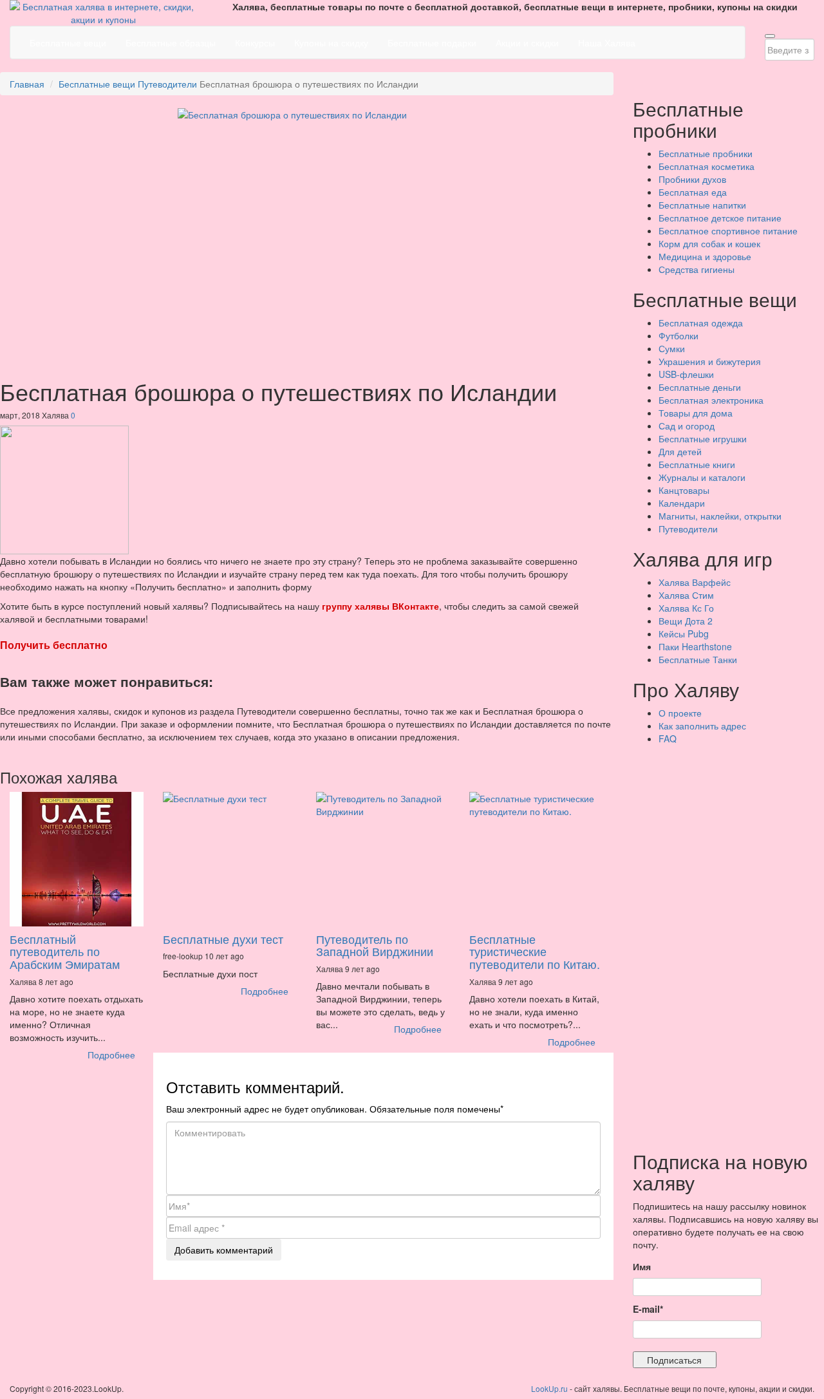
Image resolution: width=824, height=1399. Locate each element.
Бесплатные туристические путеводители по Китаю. (534, 951)
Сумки (672, 348)
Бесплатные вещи (68, 42)
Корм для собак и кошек (709, 243)
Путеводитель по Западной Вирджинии (374, 945)
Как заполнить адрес (702, 725)
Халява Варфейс (695, 582)
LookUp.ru (549, 1388)
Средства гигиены (697, 269)
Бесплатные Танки (698, 659)
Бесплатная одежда (701, 322)
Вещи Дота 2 (686, 620)
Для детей (680, 451)
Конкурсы (255, 42)
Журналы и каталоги (702, 477)
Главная (27, 83)
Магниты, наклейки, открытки (720, 515)
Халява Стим (686, 594)
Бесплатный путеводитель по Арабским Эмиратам (65, 951)
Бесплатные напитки (702, 204)
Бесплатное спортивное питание (728, 230)
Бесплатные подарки (432, 42)
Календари (682, 502)
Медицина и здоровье (705, 256)
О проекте (680, 712)
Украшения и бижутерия (710, 361)
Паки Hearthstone (695, 646)
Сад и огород (687, 425)
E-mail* (648, 1308)
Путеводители (167, 83)
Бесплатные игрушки (703, 438)
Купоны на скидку (331, 42)
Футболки (678, 335)
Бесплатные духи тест (223, 938)
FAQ (668, 738)
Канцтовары (684, 490)
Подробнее (111, 1054)
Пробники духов (692, 179)
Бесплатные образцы (171, 42)
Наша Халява (606, 42)
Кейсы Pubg (684, 633)
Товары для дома (696, 412)
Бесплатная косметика (706, 166)
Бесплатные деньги (700, 386)
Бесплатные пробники (706, 153)
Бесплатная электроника (711, 399)
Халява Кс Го (686, 607)
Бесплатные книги (697, 464)
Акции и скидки (527, 42)
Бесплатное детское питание (720, 217)
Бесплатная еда (693, 191)
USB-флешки (686, 374)
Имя (642, 1266)
